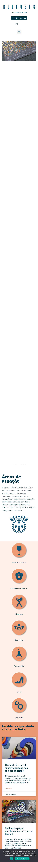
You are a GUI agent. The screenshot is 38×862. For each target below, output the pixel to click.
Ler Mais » (8, 788)
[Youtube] (25, 18)
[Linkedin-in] (17, 18)
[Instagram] (21, 18)
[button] (19, 32)
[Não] (35, 855)
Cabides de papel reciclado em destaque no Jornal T (19, 831)
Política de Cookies (22, 859)
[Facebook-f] (13, 18)
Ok (11, 859)
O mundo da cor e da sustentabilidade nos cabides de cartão (16, 768)
